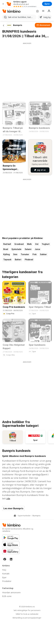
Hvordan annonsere (11, 592)
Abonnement (44, 25)
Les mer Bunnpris (13, 508)
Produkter (6, 581)
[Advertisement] (27, 71)
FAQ (4, 569)
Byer (4, 577)
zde (8, 498)
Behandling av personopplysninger (27, 618)
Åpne (47, 3)
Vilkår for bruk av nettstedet (27, 614)
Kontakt (6, 573)
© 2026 (27, 606)
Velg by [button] (47, 17)
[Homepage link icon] (15, 516)
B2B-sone (7, 596)
